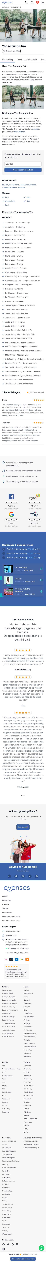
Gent (25, 1129)
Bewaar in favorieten (13, 51)
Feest (14, 187)
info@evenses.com (21, 953)
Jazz (29, 197)
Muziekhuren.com (8, 1026)
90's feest (27, 1056)
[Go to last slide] (2, 25)
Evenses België (7, 993)
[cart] (37, 2)
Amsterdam (28, 1069)
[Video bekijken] (23, 26)
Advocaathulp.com (8, 1030)
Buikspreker (6, 1217)
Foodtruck (5, 1187)
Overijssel (27, 1105)
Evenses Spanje (7, 1020)
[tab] (21, 40)
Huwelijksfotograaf (8, 1151)
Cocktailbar (6, 1194)
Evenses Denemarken (9, 1010)
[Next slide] (43, 25)
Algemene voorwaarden (11, 916)
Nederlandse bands (31, 1141)
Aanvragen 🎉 (23, 827)
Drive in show (7, 1207)
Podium (4, 1197)
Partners (5, 987)
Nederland (27, 1066)
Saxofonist (6, 1227)
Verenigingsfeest (30, 1046)
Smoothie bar (6, 1191)
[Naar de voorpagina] (7, 2)
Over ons (5, 904)
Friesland (27, 1112)
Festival (26, 1020)
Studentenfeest (29, 1043)
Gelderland (27, 1082)
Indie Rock (5, 1109)
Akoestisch (10, 201)
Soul (28, 201)
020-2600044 (23, 939)
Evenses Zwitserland (9, 1003)
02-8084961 (22, 942)
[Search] (31, 2)
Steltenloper (6, 1148)
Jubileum (27, 1023)
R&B (3, 1089)
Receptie (21, 187)
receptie (35, 129)
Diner (22, 185)
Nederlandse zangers (31, 1148)
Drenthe (27, 1102)
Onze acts (6, 1138)
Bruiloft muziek (7, 1075)
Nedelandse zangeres (31, 1144)
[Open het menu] (43, 2)
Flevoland (27, 1099)
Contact (5, 896)
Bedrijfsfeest (30, 185)
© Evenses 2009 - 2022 (11, 921)
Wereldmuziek (7, 1234)
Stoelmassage (7, 1154)
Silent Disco (6, 1211)
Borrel (26, 997)
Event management (9, 1168)
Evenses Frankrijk (8, 1017)
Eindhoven (27, 1079)
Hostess (5, 1164)
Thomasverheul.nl (8, 1023)
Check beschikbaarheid (23, 170)
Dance (4, 1105)
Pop (7, 197)
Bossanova (6, 1099)
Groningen (27, 1089)
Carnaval (27, 1000)
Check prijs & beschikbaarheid (23, 1259)
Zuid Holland (28, 1092)
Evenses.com (7, 990)
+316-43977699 (23, 949)
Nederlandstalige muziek (10, 1069)
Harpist (4, 1231)
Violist (4, 1221)
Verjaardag (27, 1050)
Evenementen (29, 1017)
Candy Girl (5, 1171)
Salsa (4, 1079)
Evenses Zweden (8, 1007)
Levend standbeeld (9, 1141)
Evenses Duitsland (8, 997)
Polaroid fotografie (8, 1158)
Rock (4, 1072)
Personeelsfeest (29, 1036)
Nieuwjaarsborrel (30, 1033)
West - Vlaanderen (30, 1119)
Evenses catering (8, 1036)
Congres (27, 1007)
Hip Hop (5, 1085)
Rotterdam (27, 1075)
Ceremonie (6, 187)
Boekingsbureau (8, 1033)
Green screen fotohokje (10, 1161)
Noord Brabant (29, 1095)
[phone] (23, 876)
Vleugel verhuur (7, 1204)
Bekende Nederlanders (33, 1138)
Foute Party (6, 1214)
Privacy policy (7, 912)
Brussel (26, 1115)
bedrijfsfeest (19, 132)
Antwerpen (28, 1122)
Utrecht (26, 1072)
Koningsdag (28, 1030)
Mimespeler (6, 1177)
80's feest (27, 1053)
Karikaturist (6, 1174)
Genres (5, 1062)
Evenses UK (6, 1013)
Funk (7, 205)
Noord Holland (29, 1085)
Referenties (6, 900)
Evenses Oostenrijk (9, 1000)
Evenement (14, 185)
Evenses (4, 7)
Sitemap (5, 908)
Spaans (4, 1102)
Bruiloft (5, 185)
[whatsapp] (16, 876)
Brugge (26, 1125)
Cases (4, 1201)
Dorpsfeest (28, 1013)
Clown (4, 1144)
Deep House (6, 1092)
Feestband (6, 1224)
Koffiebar (5, 1184)
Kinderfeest (28, 1026)
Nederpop (5, 1112)
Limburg (26, 1109)
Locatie (27, 1062)
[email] (9, 876)
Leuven (26, 1132)
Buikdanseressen (8, 1181)
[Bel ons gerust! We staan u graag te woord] (26, 2)
